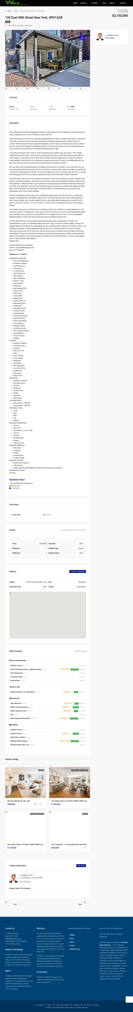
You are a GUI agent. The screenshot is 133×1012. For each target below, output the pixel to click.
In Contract (40, 813)
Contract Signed (76, 770)
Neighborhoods (75, 949)
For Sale (41, 770)
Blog (105, 3)
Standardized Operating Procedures (79, 928)
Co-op (15, 11)
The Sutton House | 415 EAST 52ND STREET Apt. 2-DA (27, 844)
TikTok (57, 1005)
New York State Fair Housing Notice (111, 928)
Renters (72, 945)
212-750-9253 (15, 486)
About (112, 3)
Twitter (49, 1005)
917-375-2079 (14, 488)
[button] (47, 612)
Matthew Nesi (17, 479)
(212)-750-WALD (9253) (12, 944)
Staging (72, 935)
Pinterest (86, 1005)
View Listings (81, 865)
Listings (94, 3)
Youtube (96, 1005)
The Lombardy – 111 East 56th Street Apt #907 (69, 844)
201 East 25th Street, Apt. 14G (18, 801)
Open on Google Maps (78, 571)
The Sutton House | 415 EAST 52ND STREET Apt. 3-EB (71, 801)
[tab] (82, 37)
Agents (83, 3)
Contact (123, 3)
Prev (15, 904)
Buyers (72, 938)
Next (80, 904)
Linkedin (66, 1005)
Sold (7, 22)
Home (75, 3)
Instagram (76, 1005)
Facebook (39, 1005)
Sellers (72, 942)
